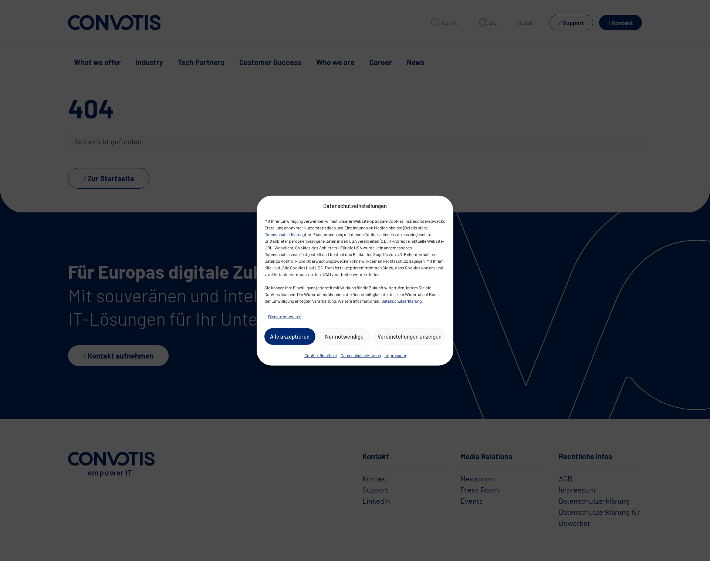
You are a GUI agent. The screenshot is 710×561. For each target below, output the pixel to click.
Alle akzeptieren (290, 336)
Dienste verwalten (284, 316)
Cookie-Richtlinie (320, 354)
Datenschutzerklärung (284, 233)
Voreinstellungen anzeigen (410, 336)
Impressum (395, 354)
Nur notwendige (344, 336)
